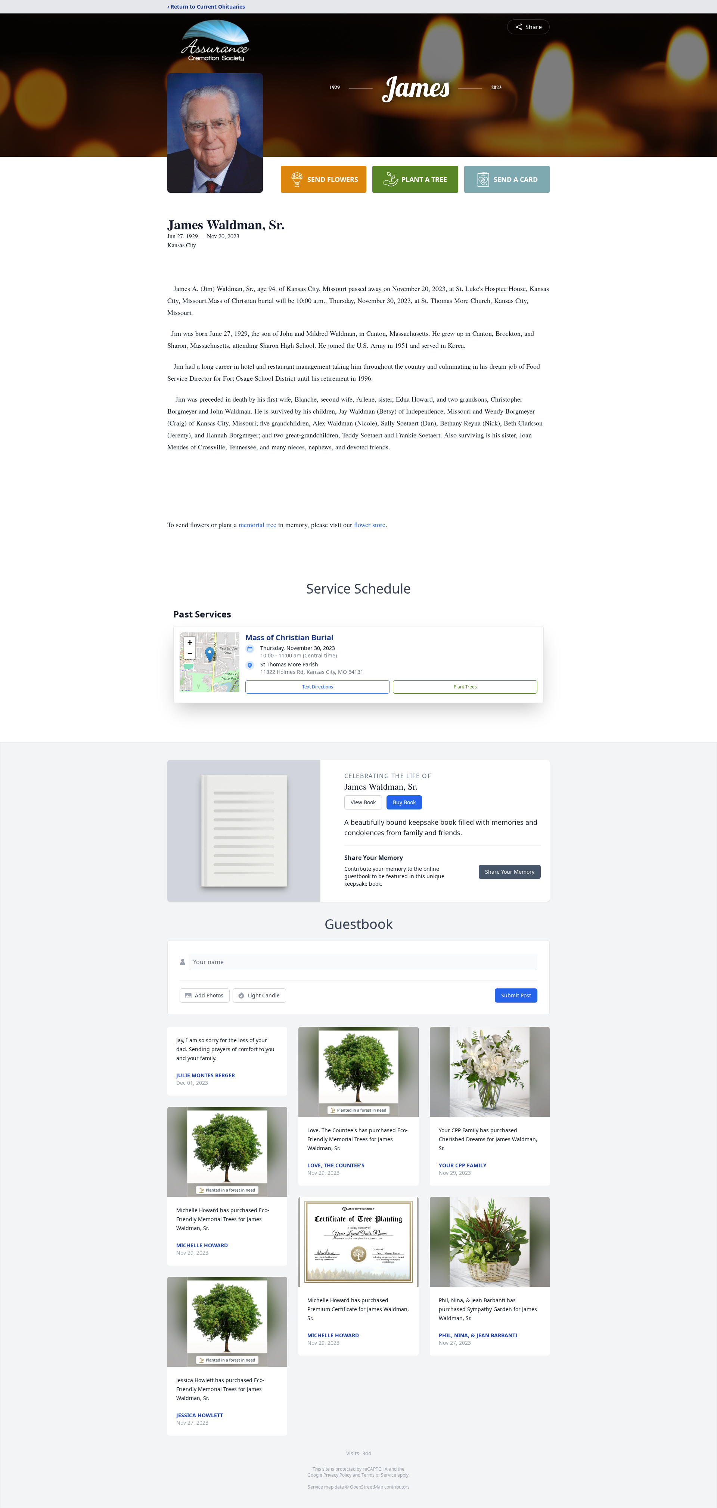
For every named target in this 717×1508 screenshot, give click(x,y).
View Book (363, 802)
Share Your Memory (509, 871)
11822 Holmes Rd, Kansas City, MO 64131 (311, 671)
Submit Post (516, 995)
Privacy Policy (337, 1475)
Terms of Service (378, 1475)
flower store (369, 524)
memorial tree (257, 524)
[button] (209, 654)
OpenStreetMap (366, 1487)
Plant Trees (465, 687)
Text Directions (317, 687)
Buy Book (404, 802)
